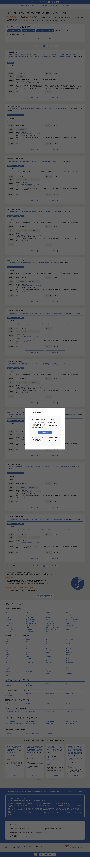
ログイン (45, 432)
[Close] (63, 409)
